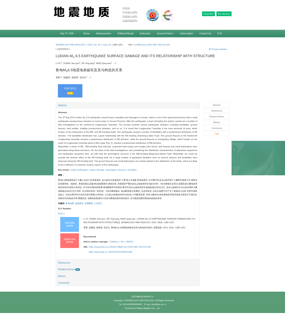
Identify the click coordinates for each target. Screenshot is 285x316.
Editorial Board (125, 33)
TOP (217, 134)
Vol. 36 (97, 44)
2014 (90, 44)
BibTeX (129, 241)
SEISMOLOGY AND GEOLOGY (70, 44)
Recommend (89, 236)
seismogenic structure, (116, 170)
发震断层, (89, 203)
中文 (219, 33)
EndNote (114, 241)
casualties (132, 170)
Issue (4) (107, 44)
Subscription (186, 33)
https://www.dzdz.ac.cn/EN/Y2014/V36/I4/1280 (110, 252)
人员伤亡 (98, 203)
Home (86, 33)
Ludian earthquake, (79, 170)
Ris (122, 241)
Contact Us (205, 33)
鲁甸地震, (70, 203)
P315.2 (61, 213)
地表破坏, (80, 203)
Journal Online (164, 33)
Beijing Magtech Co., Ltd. (148, 308)
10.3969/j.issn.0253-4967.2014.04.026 (151, 44)
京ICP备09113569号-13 (142, 296)
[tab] (128, 105)
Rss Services (224, 14)
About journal (103, 33)
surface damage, (97, 170)
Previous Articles (219, 49)
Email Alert (208, 14)
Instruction (145, 33)
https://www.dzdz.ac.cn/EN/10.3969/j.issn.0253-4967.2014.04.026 (120, 247)
